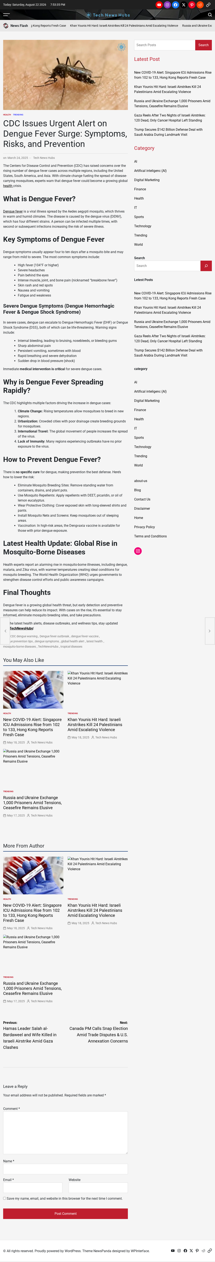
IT (135, 208)
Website (74, 1180)
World (138, 245)
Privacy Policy (144, 527)
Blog (137, 490)
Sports (139, 217)
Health (7, 115)
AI (135, 161)
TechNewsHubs (21, 628)
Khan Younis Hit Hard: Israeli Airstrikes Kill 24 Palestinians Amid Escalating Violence (109, 25)
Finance (140, 189)
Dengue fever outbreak (54, 636)
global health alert (72, 641)
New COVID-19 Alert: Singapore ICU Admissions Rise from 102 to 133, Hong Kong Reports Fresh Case (32, 727)
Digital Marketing (147, 180)
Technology (142, 226)
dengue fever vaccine (84, 636)
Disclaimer (142, 509)
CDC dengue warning (24, 636)
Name (8, 1161)
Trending (18, 115)
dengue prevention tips (18, 641)
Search (203, 45)
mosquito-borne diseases (19, 646)
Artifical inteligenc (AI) (150, 171)
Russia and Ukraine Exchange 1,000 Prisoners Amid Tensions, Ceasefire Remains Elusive (32, 802)
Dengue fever (13, 211)
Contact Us (142, 499)
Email (8, 1180)
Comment (11, 1109)
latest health (95, 641)
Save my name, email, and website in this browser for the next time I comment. (65, 1199)
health (8, 186)
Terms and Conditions (150, 536)
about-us (140, 481)
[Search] (206, 266)
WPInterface (140, 1251)
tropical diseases (71, 646)
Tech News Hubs (44, 157)
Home (138, 518)
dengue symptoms (47, 641)
